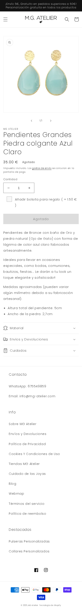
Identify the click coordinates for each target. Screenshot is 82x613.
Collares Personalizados (29, 551)
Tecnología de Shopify (50, 605)
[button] (5, 19)
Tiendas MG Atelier (24, 464)
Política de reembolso (27, 513)
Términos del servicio (27, 504)
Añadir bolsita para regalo (46, 202)
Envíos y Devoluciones (28, 434)
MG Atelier (33, 605)
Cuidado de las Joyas (27, 474)
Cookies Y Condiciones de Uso (34, 454)
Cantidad (10, 179)
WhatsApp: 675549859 (27, 386)
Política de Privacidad (27, 444)
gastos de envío (42, 168)
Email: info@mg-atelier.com (32, 396)
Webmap (16, 493)
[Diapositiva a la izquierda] (31, 121)
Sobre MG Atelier (23, 424)
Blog (12, 483)
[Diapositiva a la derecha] (51, 121)
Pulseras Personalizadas (29, 541)
